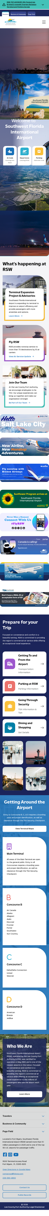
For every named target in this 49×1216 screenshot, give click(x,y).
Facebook (22, 534)
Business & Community (18, 14)
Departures (24, 159)
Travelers (5, 14)
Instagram (34, 534)
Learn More (24, 1094)
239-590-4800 (9, 1178)
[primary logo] (10, 22)
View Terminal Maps (24, 829)
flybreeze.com (6, 487)
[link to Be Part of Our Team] (24, 386)
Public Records (24, 1195)
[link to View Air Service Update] (24, 342)
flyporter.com (6, 560)
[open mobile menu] (43, 22)
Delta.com (43, 435)
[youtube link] (15, 1154)
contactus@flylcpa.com (13, 1174)
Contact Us (24, 1187)
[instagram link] (10, 1154)
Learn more (5, 458)
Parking (39, 159)
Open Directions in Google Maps (16, 1170)
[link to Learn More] (24, 297)
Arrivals (9, 160)
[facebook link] (5, 1154)
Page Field (31, 14)
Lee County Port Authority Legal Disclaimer (24, 1207)
